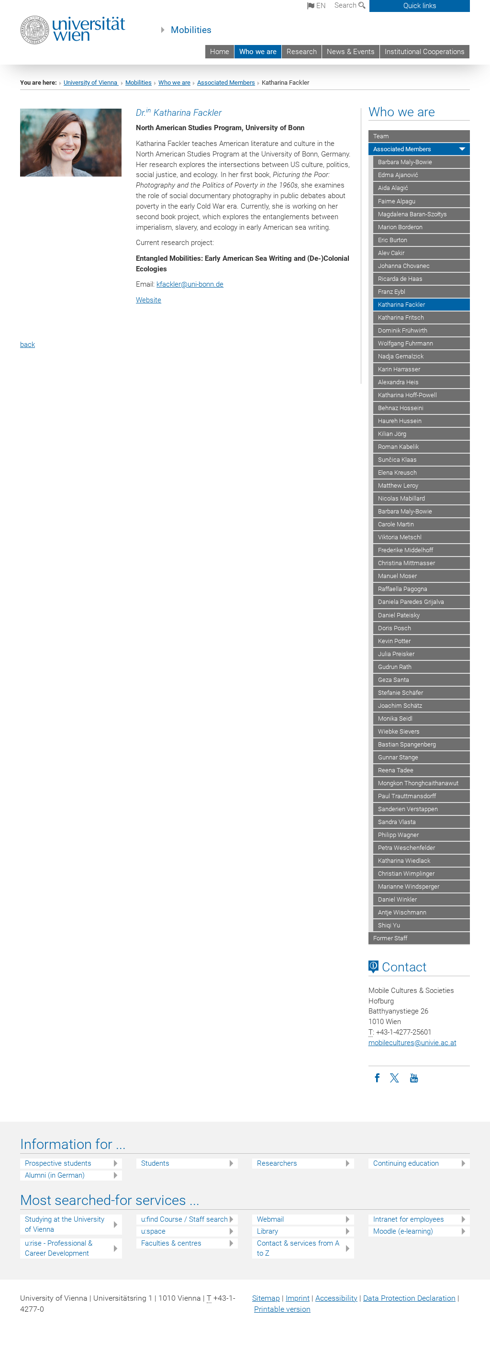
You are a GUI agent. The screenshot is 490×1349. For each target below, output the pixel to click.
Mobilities (191, 30)
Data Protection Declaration (409, 1298)
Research (302, 51)
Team (381, 136)
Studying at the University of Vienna (64, 1224)
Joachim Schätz (400, 705)
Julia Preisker (396, 654)
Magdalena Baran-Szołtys (412, 214)
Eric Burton (392, 240)
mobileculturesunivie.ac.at (412, 1042)
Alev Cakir (391, 252)
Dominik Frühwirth (402, 330)
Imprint (298, 1298)
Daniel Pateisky (399, 615)
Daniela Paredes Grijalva (411, 601)
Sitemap (266, 1298)
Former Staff (390, 938)
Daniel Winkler (397, 899)
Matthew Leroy (398, 485)
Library (267, 1231)
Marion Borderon (400, 227)
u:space (153, 1231)
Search (346, 5)
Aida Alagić (393, 187)
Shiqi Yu (389, 925)
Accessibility (336, 1298)
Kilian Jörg (392, 433)
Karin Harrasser (399, 369)
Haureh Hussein (400, 420)
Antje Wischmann (402, 912)
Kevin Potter (394, 641)
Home (219, 51)
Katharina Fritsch (401, 317)
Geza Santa (393, 679)
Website (148, 300)
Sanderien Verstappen (408, 809)
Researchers (277, 1163)
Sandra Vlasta (397, 821)
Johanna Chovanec (404, 265)
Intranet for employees (408, 1219)
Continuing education (406, 1163)
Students (155, 1163)
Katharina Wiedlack (404, 860)
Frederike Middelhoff (405, 550)
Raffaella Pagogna (402, 588)
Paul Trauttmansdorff (407, 796)
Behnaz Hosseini (400, 408)
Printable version (282, 1309)
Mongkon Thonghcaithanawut (418, 783)
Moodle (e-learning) (403, 1231)
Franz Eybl (391, 291)
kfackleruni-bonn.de (189, 284)
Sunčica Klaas (397, 459)
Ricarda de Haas (400, 278)
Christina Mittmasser (406, 563)
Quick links (419, 5)
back (27, 344)
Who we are (258, 51)
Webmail (270, 1219)
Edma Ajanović (398, 174)
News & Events (351, 51)
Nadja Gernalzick (400, 356)
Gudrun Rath (395, 666)
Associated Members (226, 82)
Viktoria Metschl (400, 537)
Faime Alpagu (396, 201)
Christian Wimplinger (406, 873)
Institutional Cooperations (425, 51)
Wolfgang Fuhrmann (405, 343)
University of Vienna (91, 82)
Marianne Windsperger (408, 886)
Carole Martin (396, 524)
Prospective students (58, 1163)
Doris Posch (394, 628)
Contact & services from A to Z (298, 1248)
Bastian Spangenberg (407, 744)
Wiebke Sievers (399, 731)
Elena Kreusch (397, 472)
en (320, 5)
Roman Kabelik (398, 446)
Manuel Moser (397, 576)
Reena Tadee (395, 770)
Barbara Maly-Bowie (405, 162)
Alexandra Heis (398, 382)
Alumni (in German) (55, 1175)
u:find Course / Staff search (184, 1219)
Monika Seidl (395, 718)
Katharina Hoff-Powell (407, 395)
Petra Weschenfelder (406, 847)
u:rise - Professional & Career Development (58, 1248)
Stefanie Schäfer (400, 692)
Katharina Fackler (401, 304)
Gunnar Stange (398, 757)
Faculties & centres (171, 1243)
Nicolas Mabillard (401, 498)
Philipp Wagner (398, 834)
